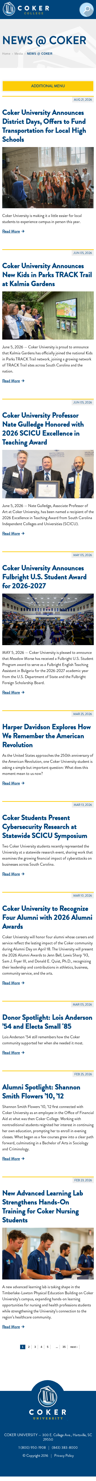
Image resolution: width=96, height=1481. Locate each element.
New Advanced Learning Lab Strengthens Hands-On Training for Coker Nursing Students (42, 1206)
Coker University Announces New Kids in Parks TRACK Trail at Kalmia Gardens (47, 274)
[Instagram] (67, 1419)
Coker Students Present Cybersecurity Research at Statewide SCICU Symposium (44, 826)
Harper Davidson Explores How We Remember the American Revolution (46, 735)
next (73, 1347)
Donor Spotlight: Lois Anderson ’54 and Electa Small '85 (47, 1022)
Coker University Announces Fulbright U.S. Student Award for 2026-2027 (44, 576)
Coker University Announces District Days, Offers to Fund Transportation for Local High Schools (44, 126)
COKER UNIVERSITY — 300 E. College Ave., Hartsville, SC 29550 (48, 1437)
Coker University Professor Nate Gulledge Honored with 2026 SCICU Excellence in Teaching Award (43, 429)
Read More (11, 231)
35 (64, 1347)
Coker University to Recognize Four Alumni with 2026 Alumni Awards (47, 917)
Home (6, 53)
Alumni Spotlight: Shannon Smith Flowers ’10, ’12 (41, 1091)
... (57, 1347)
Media (19, 53)
